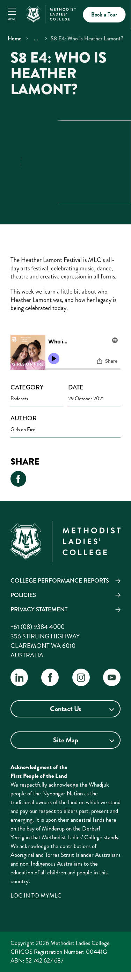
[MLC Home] (51, 13)
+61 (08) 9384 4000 (37, 626)
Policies (23, 595)
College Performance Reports (59, 580)
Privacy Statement (38, 609)
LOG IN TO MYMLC (35, 895)
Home (14, 38)
